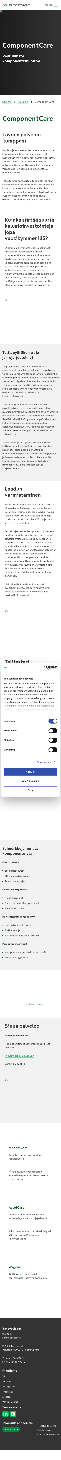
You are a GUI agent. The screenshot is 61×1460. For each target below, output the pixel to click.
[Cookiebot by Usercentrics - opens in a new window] (43, 668)
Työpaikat (7, 1392)
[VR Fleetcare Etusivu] (17, 5)
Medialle (7, 1397)
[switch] (52, 730)
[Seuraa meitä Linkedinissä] (5, 1414)
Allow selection (30, 781)
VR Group (7, 1381)
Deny (30, 790)
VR (3, 1376)
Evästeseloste (44, 1430)
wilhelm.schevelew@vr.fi (19, 1055)
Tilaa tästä (11, 1429)
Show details (44, 762)
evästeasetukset (34, 1004)
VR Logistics (8, 1386)
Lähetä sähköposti (11, 1337)
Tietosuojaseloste (46, 1426)
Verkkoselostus (10, 1402)
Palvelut (23, 101)
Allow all (30, 771)
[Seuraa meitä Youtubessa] (13, 1414)
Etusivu (7, 101)
